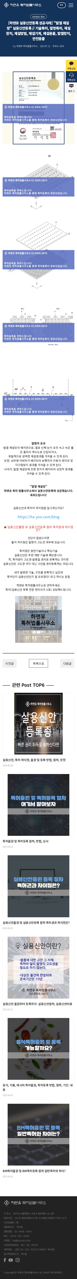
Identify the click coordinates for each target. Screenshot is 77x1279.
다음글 (67, 663)
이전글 (9, 663)
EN (61, 5)
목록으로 (38, 663)
